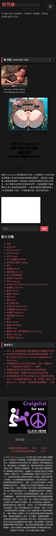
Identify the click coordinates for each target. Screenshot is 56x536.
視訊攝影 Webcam (15, 316)
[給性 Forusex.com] (23, 6)
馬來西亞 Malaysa (15, 337)
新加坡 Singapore (15, 278)
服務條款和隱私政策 (18, 448)
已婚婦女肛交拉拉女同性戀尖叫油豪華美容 (26, 370)
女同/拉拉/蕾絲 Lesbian (17, 262)
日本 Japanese (13, 281)
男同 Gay (11, 300)
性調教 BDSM (13, 269)
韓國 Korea (12, 328)
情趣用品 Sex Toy (15, 272)
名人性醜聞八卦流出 (16, 259)
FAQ (34, 448)
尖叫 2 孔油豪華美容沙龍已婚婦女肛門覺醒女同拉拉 (31, 351)
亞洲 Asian (12, 247)
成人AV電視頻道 (14, 275)
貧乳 (9, 319)
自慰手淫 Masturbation (17, 306)
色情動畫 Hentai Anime (17, 309)
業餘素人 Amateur (15, 287)
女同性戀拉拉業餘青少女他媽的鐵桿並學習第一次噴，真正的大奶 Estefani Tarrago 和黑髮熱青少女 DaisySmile (29, 357)
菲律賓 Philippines (15, 312)
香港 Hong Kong (14, 334)
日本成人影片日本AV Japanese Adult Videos (27, 284)
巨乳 (9, 266)
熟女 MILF (11, 297)
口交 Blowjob (13, 253)
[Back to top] (48, 528)
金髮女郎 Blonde (14, 325)
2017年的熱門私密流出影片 (23, 451)
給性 (11, 457)
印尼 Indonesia (13, 250)
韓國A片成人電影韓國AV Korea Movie (24, 331)
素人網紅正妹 (13, 303)
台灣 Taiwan (12, 256)
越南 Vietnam (13, 322)
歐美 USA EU (13, 291)
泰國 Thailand (13, 294)
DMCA (44, 448)
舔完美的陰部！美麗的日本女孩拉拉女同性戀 (27, 373)
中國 (9, 244)
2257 (43, 451)
